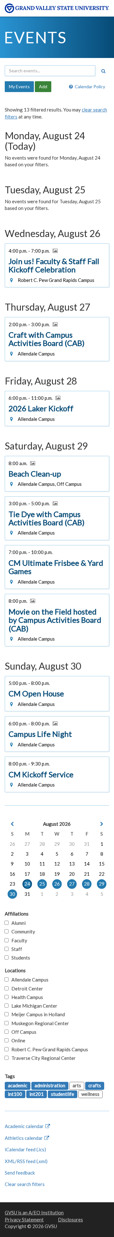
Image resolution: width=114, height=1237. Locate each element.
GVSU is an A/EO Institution (34, 1212)
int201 (36, 1094)
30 (72, 844)
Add (43, 86)
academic (17, 1085)
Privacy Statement (24, 1219)
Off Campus (22, 1032)
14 (87, 864)
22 (101, 874)
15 (101, 864)
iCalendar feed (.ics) (25, 1149)
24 (27, 884)
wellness (90, 1094)
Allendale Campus (28, 979)
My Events (19, 86)
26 (12, 844)
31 (87, 844)
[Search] (103, 71)
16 (12, 874)
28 (42, 844)
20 (72, 874)
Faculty (18, 940)
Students (19, 957)
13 (72, 864)
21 (87, 874)
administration (50, 1085)
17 (27, 874)
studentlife (62, 1094)
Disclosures (70, 1219)
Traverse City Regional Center (42, 1058)
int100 (15, 1094)
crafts (94, 1085)
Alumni (17, 923)
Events (35, 37)
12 (57, 864)
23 (12, 884)
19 (57, 874)
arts (77, 1085)
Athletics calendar (24, 1138)
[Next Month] (101, 824)
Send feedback (20, 1173)
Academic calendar (25, 1126)
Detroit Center (26, 988)
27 (27, 844)
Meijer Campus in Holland (37, 1014)
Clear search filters (25, 1184)
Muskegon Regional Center (39, 1023)
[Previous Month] (12, 824)
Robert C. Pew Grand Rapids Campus (48, 1049)
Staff (15, 949)
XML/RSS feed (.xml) (26, 1161)
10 (27, 864)
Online (17, 1040)
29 (57, 844)
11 (42, 864)
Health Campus (26, 997)
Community (22, 931)
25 (42, 884)
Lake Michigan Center (33, 1006)
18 (42, 874)
